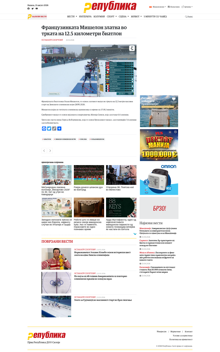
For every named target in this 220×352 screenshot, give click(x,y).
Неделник (175, 7)
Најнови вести (151, 223)
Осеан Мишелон (97, 139)
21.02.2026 (101, 297)
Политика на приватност (181, 339)
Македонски (158, 7)
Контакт (189, 332)
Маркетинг (175, 332)
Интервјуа (85, 16)
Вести (71, 16)
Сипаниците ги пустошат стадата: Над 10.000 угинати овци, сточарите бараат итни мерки (157, 269)
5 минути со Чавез (155, 16)
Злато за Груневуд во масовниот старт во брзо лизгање (103, 300)
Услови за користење (183, 336)
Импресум (161, 332)
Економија (145, 267)
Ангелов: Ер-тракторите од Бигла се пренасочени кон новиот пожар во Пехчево (157, 243)
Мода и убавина (147, 253)
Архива (187, 7)
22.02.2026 (101, 273)
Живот (135, 16)
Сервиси (144, 241)
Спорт (111, 16)
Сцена (123, 16)
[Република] (110, 7)
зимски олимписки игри (65, 139)
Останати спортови (52, 40)
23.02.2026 (101, 250)
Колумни (99, 16)
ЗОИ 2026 (83, 139)
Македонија (145, 228)
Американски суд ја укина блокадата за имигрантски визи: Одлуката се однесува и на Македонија (158, 230)
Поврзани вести (57, 241)
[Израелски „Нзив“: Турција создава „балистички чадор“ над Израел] (44, 150)
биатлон (47, 139)
